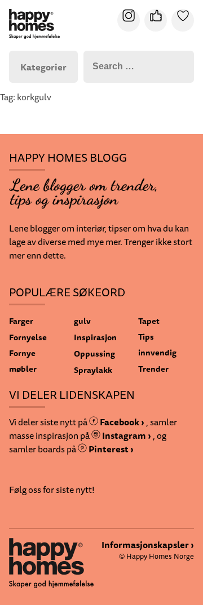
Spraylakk (93, 369)
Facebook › (121, 422)
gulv (82, 320)
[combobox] (138, 67)
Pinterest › (110, 449)
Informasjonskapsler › (148, 544)
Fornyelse (28, 337)
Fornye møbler (23, 360)
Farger (21, 320)
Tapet (149, 320)
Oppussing (94, 353)
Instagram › (125, 435)
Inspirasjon (95, 337)
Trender (153, 368)
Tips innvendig (157, 344)
